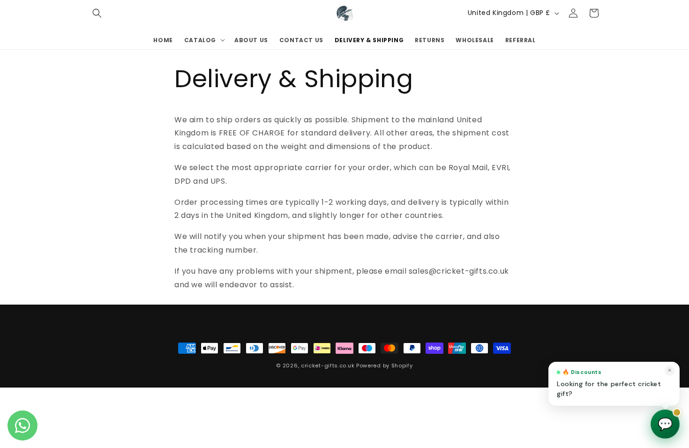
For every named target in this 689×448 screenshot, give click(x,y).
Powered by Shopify (384, 365)
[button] (97, 13)
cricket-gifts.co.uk (327, 365)
